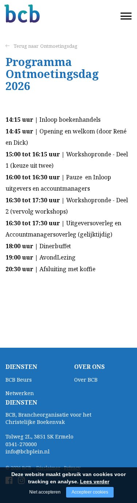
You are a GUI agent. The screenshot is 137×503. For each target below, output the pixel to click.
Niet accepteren (45, 492)
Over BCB (86, 379)
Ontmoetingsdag (58, 46)
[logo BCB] (22, 13)
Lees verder (94, 481)
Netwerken (19, 393)
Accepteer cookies (90, 492)
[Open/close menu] (126, 16)
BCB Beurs (18, 379)
